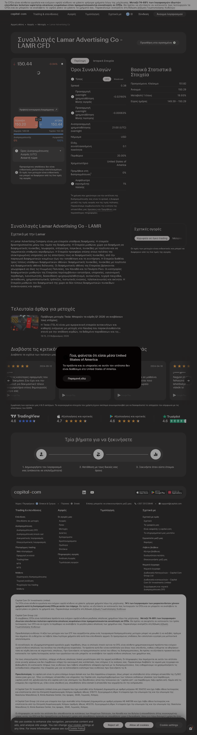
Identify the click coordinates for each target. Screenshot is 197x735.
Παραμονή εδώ (77, 378)
